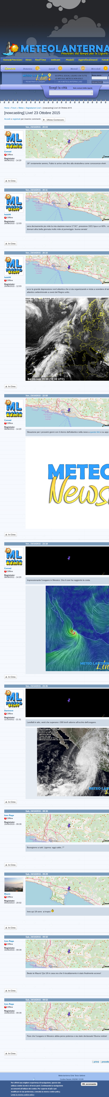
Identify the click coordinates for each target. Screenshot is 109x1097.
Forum (13, 107)
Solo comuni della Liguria (82, 88)
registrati (16, 119)
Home (6, 107)
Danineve (8, 710)
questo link (95, 432)
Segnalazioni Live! (33, 107)
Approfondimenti (88, 60)
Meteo (21, 107)
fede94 (7, 214)
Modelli (70, 60)
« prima (95, 1061)
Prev (2, 68)
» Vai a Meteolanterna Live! (69, 81)
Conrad (7, 151)
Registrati (97, 82)
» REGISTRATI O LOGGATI (34, 81)
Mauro (7, 894)
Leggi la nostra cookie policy (22, 1095)
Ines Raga (9, 815)
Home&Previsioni (12, 60)
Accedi (7, 119)
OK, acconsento (89, 1084)
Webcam (55, 60)
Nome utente (97, 75)
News (28, 60)
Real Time (40, 60)
